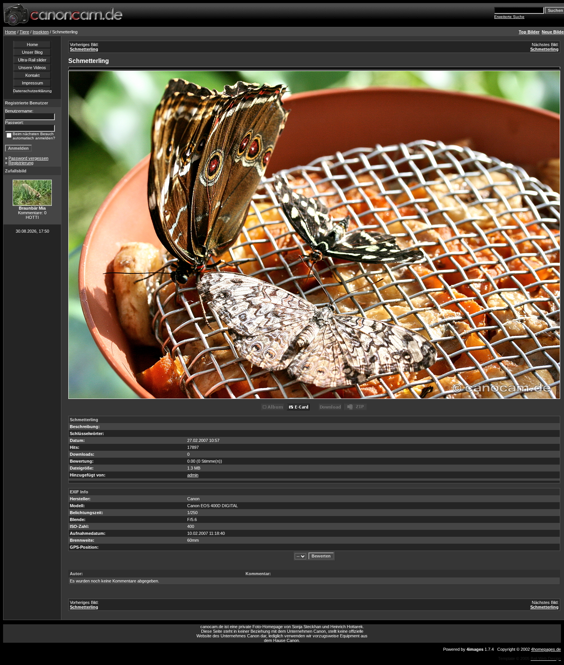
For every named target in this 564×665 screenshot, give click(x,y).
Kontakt (32, 75)
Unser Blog (32, 52)
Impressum (32, 83)
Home (10, 32)
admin (192, 475)
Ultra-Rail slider (32, 60)
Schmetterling (84, 49)
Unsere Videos (32, 67)
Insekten (41, 32)
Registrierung (20, 162)
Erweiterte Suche (509, 17)
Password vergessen (28, 158)
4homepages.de (546, 649)
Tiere (24, 32)
